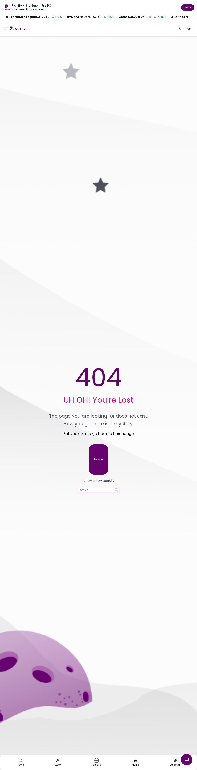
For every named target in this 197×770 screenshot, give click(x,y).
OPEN (187, 7)
